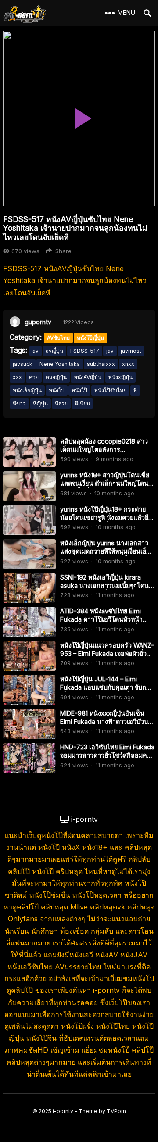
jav (110, 350)
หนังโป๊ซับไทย (110, 390)
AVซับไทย (58, 337)
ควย (34, 377)
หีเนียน (82, 403)
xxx (17, 377)
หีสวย (61, 403)
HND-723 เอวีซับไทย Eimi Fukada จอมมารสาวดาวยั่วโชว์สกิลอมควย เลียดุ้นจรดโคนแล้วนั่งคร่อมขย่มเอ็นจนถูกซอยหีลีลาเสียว (107, 759)
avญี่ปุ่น (54, 350)
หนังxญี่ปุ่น (120, 377)
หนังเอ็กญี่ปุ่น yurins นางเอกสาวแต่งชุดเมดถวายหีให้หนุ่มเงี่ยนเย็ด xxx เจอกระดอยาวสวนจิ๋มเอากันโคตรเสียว (105, 555)
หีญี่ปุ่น (40, 403)
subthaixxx (101, 364)
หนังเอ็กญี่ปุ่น (27, 390)
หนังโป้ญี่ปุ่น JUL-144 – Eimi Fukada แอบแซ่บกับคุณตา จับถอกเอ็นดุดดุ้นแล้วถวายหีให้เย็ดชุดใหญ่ (107, 687)
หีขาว (19, 403)
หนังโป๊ (79, 390)
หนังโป (57, 390)
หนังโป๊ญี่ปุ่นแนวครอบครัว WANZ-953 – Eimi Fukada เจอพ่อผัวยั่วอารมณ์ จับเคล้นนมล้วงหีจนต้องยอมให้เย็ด (107, 657)
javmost (131, 350)
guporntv (38, 322)
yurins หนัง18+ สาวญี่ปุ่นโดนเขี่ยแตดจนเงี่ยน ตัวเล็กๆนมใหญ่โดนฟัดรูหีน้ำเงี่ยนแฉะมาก (104, 483)
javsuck (22, 364)
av (35, 350)
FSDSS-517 (84, 350)
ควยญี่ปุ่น (56, 377)
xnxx (128, 364)
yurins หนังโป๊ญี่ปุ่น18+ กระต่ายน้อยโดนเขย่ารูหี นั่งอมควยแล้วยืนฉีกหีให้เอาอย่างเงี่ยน (106, 517)
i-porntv (63, 1111)
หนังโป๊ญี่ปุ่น (90, 337)
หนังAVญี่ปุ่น (87, 377)
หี (135, 390)
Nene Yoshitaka (60, 364)
